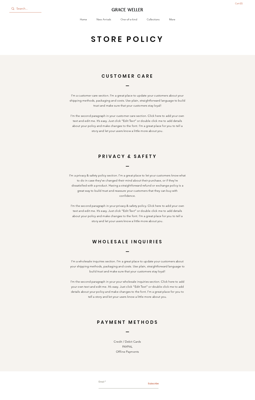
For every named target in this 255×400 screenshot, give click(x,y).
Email (101, 382)
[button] (153, 19)
